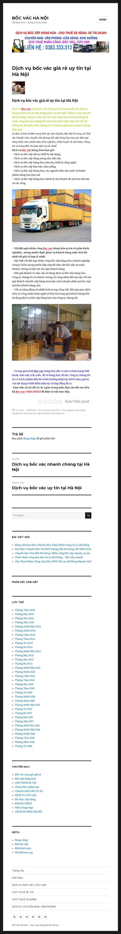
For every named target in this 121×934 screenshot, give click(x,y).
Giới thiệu (17, 877)
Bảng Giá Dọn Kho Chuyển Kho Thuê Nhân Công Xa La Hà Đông (52, 544)
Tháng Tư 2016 (23, 746)
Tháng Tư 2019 (23, 692)
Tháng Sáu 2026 (24, 618)
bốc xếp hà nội (40, 413)
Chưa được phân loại (27, 786)
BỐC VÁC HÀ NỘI (30, 17)
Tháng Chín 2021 (25, 676)
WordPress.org (24, 852)
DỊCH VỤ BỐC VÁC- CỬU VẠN (29, 885)
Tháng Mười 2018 (25, 696)
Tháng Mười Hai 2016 (27, 725)
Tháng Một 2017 (24, 721)
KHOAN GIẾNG (23, 803)
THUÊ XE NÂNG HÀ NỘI (28, 811)
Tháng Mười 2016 (25, 733)
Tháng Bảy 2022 (24, 655)
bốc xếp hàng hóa (55, 413)
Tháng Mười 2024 (25, 630)
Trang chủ (18, 870)
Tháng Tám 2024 (25, 638)
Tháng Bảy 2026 (24, 614)
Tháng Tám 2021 (25, 680)
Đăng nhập (21, 840)
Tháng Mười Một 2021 (27, 667)
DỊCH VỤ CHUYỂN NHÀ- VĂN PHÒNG (34, 906)
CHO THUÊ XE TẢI (25, 782)
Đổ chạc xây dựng (25, 799)
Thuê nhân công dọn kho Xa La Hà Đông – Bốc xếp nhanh (49, 557)
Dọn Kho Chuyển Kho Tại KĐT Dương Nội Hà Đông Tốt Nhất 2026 (53, 549)
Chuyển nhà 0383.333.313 (29, 791)
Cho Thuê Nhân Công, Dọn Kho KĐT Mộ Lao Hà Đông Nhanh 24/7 (53, 561)
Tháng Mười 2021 (25, 671)
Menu (103, 19)
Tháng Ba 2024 (24, 647)
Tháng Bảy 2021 (24, 684)
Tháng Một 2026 (24, 622)
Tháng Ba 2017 (23, 713)
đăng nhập (29, 438)
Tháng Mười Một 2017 (27, 704)
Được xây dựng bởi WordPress (44, 925)
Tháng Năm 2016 (25, 741)
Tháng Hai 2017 (24, 717)
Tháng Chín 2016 (25, 737)
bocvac (20, 410)
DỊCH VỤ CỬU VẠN (25, 795)
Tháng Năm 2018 (25, 700)
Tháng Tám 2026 (25, 610)
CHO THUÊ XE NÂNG (24, 899)
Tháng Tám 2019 (25, 688)
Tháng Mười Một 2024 (28, 626)
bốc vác (26, 150)
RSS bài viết (21, 844)
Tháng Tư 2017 (23, 708)
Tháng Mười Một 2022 (28, 651)
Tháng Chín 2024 (25, 634)
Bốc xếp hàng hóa (25, 778)
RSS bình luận (23, 848)
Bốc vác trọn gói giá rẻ (49, 410)
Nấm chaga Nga (24, 807)
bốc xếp (66, 410)
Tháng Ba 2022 (23, 663)
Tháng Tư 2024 (24, 643)
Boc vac (26, 108)
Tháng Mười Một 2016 (27, 729)
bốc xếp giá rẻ (25, 413)
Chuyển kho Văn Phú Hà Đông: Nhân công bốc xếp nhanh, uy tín (52, 553)
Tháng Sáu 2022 (24, 659)
